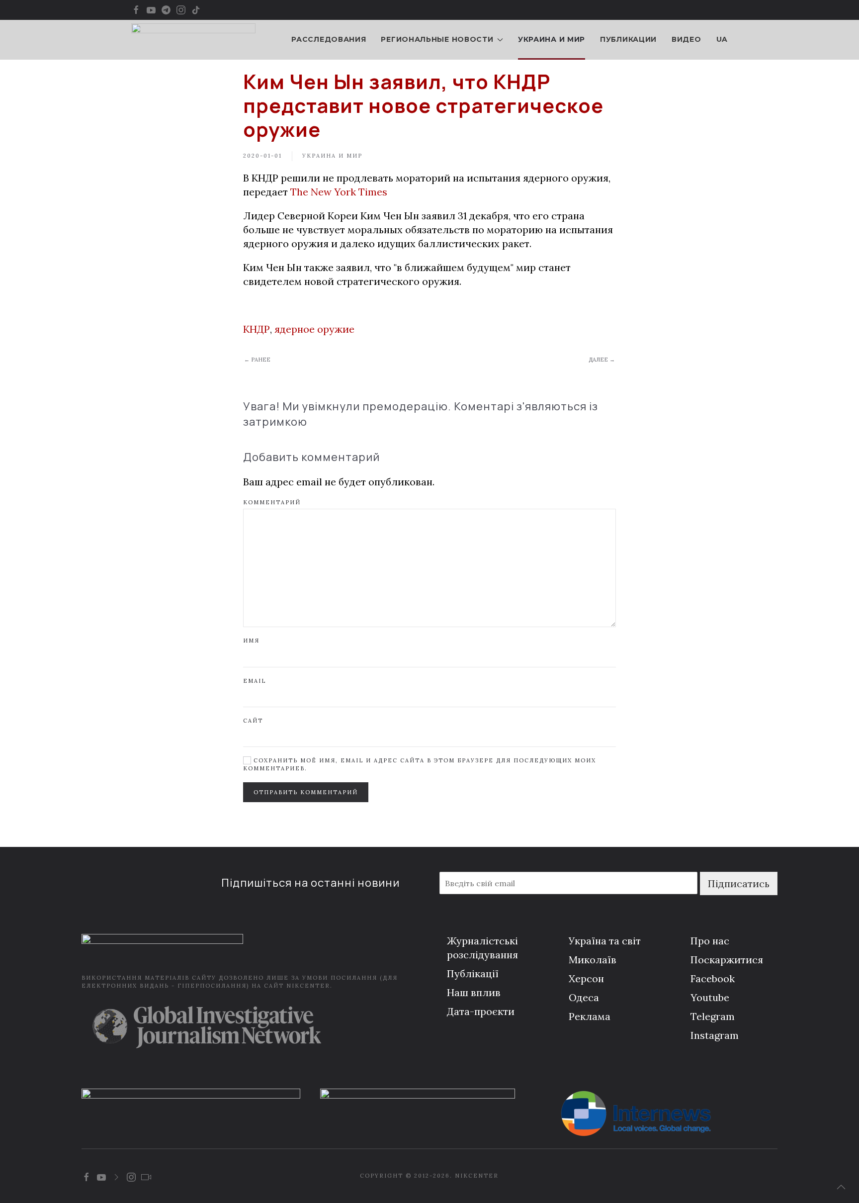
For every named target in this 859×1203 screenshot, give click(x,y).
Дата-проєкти (481, 1011)
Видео (686, 39)
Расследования (328, 39)
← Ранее (257, 359)
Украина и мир (551, 39)
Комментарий (272, 502)
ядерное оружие (314, 329)
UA (722, 39)
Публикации (628, 39)
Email (254, 680)
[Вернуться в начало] (193, 40)
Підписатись (739, 883)
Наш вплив (474, 992)
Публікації (473, 973)
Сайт (253, 720)
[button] (841, 1187)
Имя (251, 640)
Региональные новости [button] (437, 39)
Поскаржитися (726, 959)
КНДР (256, 329)
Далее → (602, 359)
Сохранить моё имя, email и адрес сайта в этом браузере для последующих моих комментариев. (419, 764)
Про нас (709, 940)
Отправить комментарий (306, 792)
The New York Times (338, 191)
